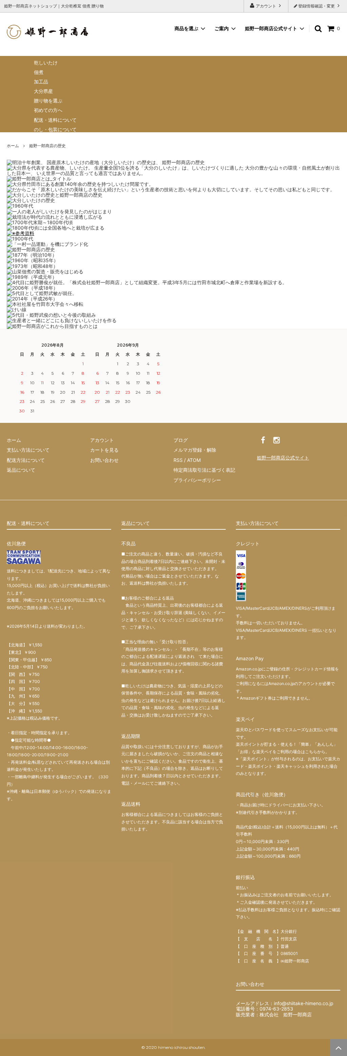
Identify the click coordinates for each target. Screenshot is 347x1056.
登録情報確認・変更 (316, 5)
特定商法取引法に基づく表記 (204, 470)
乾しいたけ (46, 62)
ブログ (181, 440)
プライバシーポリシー (197, 480)
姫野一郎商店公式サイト (271, 28)
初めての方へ (48, 110)
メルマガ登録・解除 (195, 450)
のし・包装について (55, 129)
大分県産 (43, 91)
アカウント (266, 5)
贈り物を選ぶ (48, 100)
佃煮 (38, 72)
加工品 (41, 81)
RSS (178, 460)
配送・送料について (55, 120)
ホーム (13, 145)
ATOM (194, 460)
